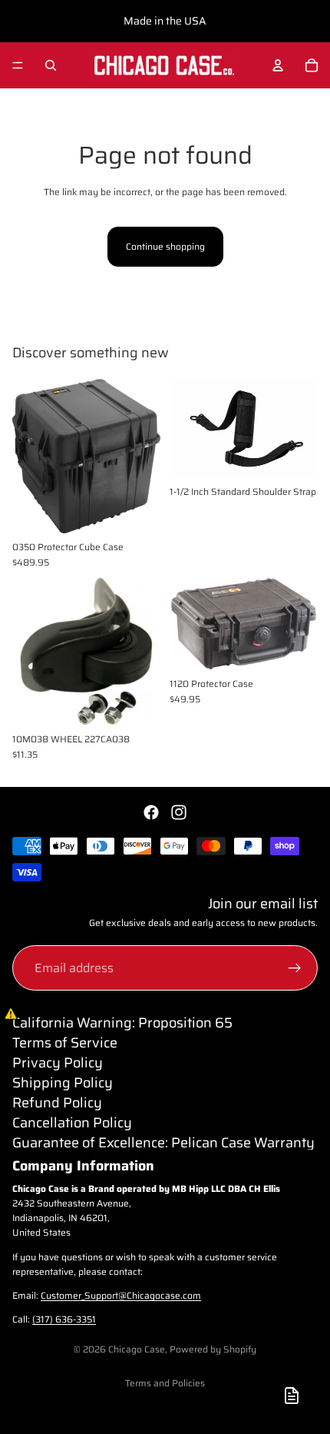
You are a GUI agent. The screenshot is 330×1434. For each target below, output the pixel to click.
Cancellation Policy (72, 1123)
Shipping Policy (62, 1083)
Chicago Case (136, 1349)
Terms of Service (64, 1043)
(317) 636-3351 (64, 1319)
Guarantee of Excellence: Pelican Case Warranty (163, 1143)
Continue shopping (165, 246)
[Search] (51, 65)
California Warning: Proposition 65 (122, 1023)
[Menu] (17, 65)
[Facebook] (151, 812)
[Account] (278, 65)
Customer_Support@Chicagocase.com (121, 1295)
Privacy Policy (57, 1063)
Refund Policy (57, 1103)
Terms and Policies (165, 1383)
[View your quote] (292, 1396)
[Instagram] (179, 812)
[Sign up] (295, 968)
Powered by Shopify (213, 1349)
